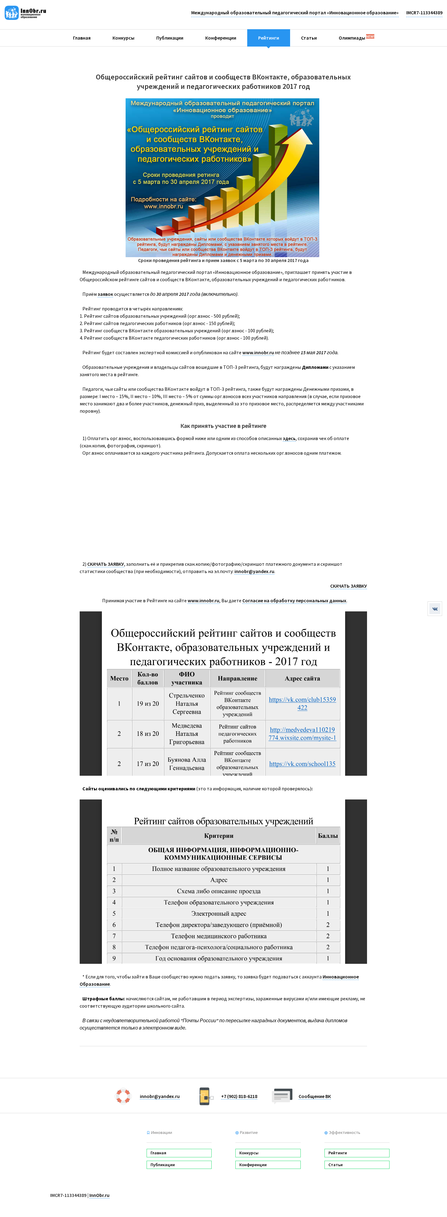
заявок (105, 294)
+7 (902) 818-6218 (239, 1096)
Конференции (220, 38)
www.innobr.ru (258, 352)
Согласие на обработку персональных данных (294, 600)
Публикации (169, 38)
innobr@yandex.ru (254, 571)
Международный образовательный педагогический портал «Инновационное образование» (295, 12)
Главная (82, 38)
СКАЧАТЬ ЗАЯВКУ (105, 564)
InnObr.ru (99, 1195)
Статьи (309, 38)
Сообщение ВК (315, 1096)
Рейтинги (268, 38)
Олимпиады (356, 37)
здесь (289, 438)
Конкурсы (123, 38)
